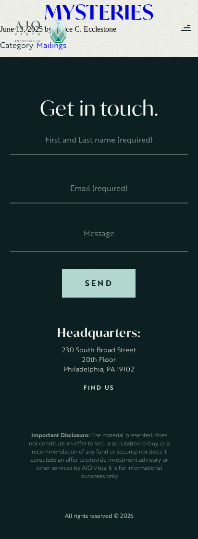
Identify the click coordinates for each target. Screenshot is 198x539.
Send (99, 283)
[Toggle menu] (186, 29)
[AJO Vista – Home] (40, 31)
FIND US (99, 387)
